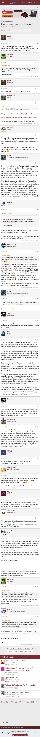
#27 (38, 209)
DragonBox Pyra (8, 727)
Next (26, 648)
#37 (38, 518)
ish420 (5, 26)
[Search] (38, 2)
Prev (13, 648)
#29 (38, 298)
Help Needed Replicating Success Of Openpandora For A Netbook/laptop (19, 669)
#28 (38, 251)
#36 (38, 499)
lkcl (6, 672)
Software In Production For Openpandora (20, 685)
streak (6, 687)
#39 (38, 587)
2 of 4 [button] (20, 648)
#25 (38, 135)
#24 (38, 103)
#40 (38, 616)
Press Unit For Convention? (15, 661)
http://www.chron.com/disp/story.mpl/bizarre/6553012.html (19, 118)
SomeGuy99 (8, 694)
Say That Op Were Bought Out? (17, 692)
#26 (38, 163)
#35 (38, 475)
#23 (38, 88)
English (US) (19, 727)
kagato (7, 663)
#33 (38, 427)
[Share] (35, 44)
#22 (38, 62)
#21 (38, 43)
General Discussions (14, 663)
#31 (38, 339)
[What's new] (34, 2)
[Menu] (2, 2)
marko (6, 679)
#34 (38, 458)
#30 (38, 321)
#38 (38, 538)
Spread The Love (11, 677)
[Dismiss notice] (37, 8)
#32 (38, 406)
